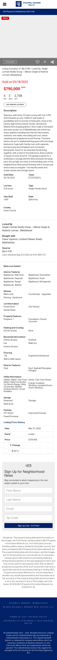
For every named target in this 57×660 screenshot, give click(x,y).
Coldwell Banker (19, 603)
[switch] (37, 62)
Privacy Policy (38, 617)
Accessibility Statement (19, 621)
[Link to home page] (29, 4)
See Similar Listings (15, 105)
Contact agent (10, 62)
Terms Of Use (18, 617)
